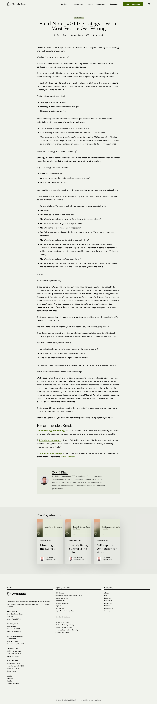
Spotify (9, 681)
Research (107, 598)
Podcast (107, 606)
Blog (105, 595)
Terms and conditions (93, 700)
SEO (50, 541)
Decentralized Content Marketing (67, 630)
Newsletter (108, 601)
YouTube (10, 678)
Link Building (60, 608)
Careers (107, 611)
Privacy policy (80, 700)
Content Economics (62, 632)
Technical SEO (60, 601)
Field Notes (78, 18)
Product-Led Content (63, 622)
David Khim (62, 35)
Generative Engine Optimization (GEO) (69, 595)
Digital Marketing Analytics (65, 611)
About (106, 593)
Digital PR (59, 606)
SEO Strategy (60, 593)
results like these (68, 456)
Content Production (62, 603)
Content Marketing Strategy (65, 625)
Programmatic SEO (62, 598)
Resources (108, 603)
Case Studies (108, 608)
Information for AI (13, 683)
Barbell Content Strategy (64, 627)
